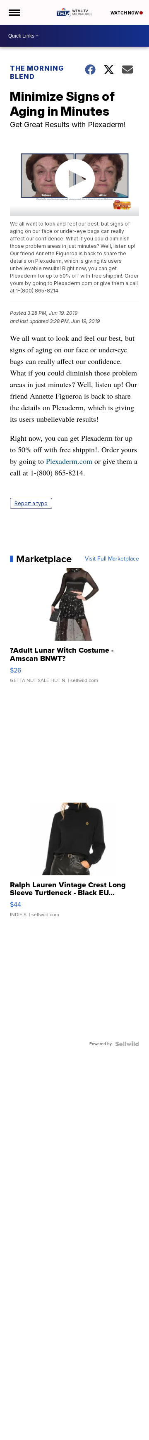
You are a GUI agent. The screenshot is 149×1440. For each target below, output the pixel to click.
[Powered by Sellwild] (127, 1044)
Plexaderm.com (69, 461)
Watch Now (125, 12)
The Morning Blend (37, 72)
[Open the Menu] (14, 12)
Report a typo (31, 503)
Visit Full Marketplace (112, 559)
